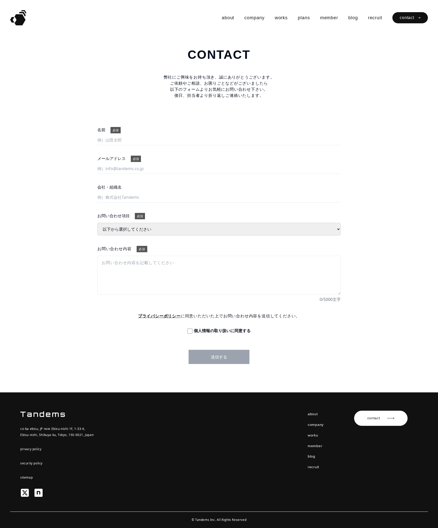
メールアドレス (118, 158)
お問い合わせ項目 (120, 216)
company (254, 17)
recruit (375, 17)
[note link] (38, 492)
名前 (108, 130)
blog (353, 17)
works (281, 17)
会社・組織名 (109, 187)
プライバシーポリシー (159, 316)
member (329, 17)
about (228, 17)
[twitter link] (24, 492)
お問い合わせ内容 (121, 248)
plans (304, 17)
